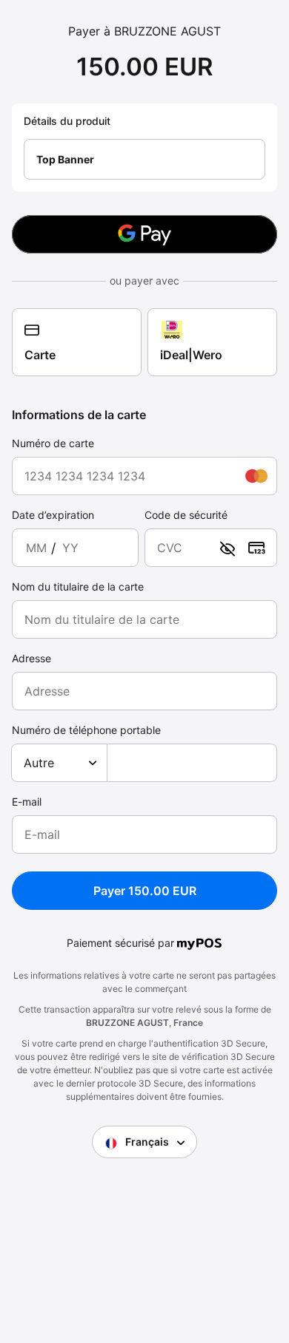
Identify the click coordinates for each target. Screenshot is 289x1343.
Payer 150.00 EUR (144, 890)
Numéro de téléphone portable (86, 730)
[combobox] (59, 763)
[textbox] (59, 762)
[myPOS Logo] (199, 942)
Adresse (31, 658)
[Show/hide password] (227, 548)
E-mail (26, 801)
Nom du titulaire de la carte (78, 586)
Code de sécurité (185, 515)
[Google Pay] (144, 234)
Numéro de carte (53, 443)
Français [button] (147, 1141)
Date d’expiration (53, 515)
